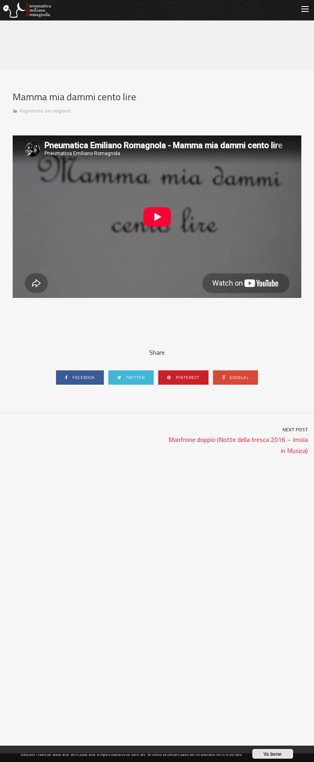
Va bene (272, 753)
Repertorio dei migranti (45, 111)
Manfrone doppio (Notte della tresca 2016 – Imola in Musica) (238, 440)
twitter (135, 377)
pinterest (187, 377)
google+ (239, 377)
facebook (83, 377)
